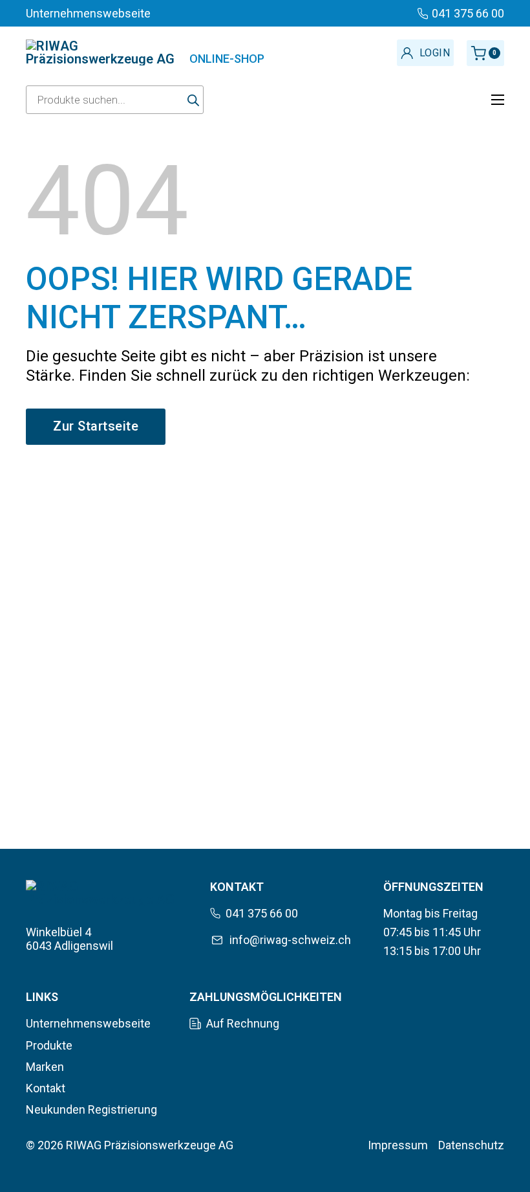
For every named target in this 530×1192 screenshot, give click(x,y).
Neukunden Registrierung (91, 1109)
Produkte (49, 1045)
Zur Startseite (95, 426)
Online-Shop (226, 58)
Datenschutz (471, 1145)
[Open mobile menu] (497, 100)
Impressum (398, 1145)
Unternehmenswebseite (88, 1023)
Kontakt (45, 1088)
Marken (45, 1067)
